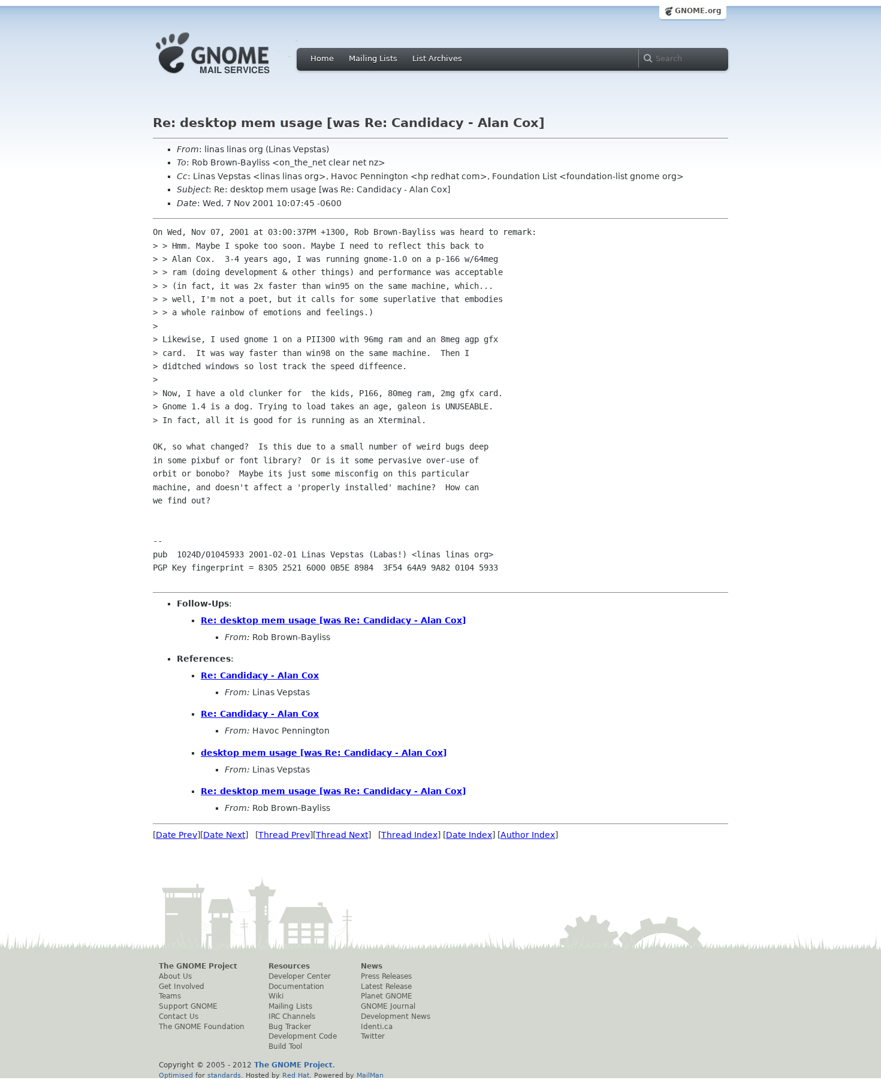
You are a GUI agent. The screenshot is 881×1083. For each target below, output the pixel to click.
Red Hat (295, 1075)
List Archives (437, 58)
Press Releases (386, 976)
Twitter (373, 1036)
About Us (175, 976)
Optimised (176, 1075)
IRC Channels (291, 1016)
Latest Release (386, 986)
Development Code (302, 1036)
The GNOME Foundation (202, 1026)
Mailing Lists (373, 58)
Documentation (296, 986)
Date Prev (176, 835)
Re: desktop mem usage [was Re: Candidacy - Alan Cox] (333, 620)
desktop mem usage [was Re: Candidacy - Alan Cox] (323, 753)
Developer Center (299, 976)
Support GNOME (188, 1006)
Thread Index (409, 835)
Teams (170, 996)
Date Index (469, 835)
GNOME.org (698, 11)
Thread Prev (284, 835)
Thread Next (342, 835)
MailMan (370, 1075)
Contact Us (178, 1016)
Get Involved (181, 986)
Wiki (275, 996)
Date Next (224, 835)
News (371, 966)
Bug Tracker (289, 1026)
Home (322, 58)
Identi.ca (377, 1026)
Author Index (527, 835)
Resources (289, 966)
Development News (395, 1016)
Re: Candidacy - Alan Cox (260, 675)
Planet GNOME (386, 996)
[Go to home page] (231, 76)
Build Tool (285, 1046)
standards (224, 1075)
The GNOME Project (198, 966)
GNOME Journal (388, 1006)
